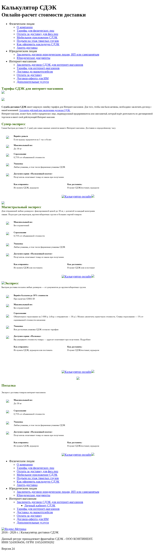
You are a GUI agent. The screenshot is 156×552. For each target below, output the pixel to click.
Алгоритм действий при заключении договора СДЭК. (44, 110)
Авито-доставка (27, 47)
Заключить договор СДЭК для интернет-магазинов (50, 64)
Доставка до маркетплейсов (35, 71)
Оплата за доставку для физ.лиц (37, 34)
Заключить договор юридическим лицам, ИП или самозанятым (58, 54)
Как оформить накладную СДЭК (38, 44)
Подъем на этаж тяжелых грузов (38, 40)
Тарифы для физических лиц (35, 30)
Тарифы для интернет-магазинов (38, 68)
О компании (25, 27)
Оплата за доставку (29, 75)
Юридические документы (33, 58)
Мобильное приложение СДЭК (37, 37)
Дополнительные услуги (33, 81)
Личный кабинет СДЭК (39, 505)
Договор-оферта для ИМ (33, 78)
